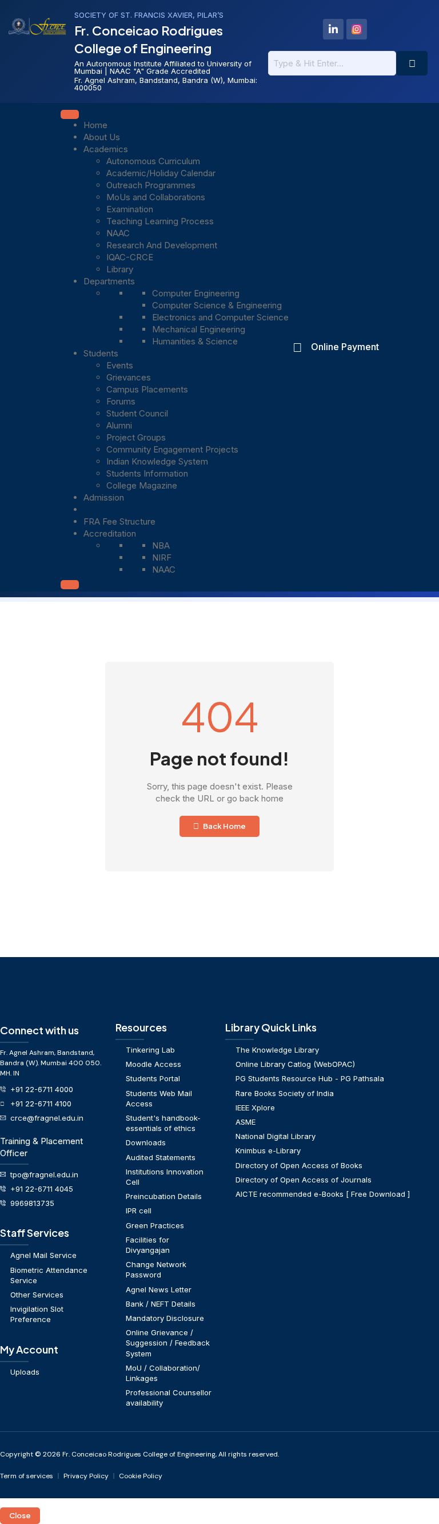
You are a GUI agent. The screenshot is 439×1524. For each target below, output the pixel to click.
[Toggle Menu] (70, 114)
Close (20, 1515)
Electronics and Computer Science (220, 317)
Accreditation (109, 533)
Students (100, 353)
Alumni (119, 425)
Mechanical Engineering (198, 329)
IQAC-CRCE (129, 257)
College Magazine (141, 485)
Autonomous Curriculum (153, 161)
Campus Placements (147, 389)
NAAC (118, 233)
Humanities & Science (195, 341)
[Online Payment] (298, 347)
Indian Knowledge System (157, 461)
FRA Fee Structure (119, 521)
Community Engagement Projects (172, 449)
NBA (161, 545)
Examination (129, 209)
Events (119, 365)
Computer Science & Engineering (217, 305)
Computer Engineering (196, 293)
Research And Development (161, 245)
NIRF (161, 557)
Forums (120, 401)
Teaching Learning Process (160, 221)
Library (119, 269)
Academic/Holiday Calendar (160, 173)
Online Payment (345, 346)
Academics (105, 149)
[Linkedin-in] (333, 29)
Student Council (137, 413)
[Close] (70, 584)
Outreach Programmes (150, 185)
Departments (109, 281)
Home (95, 125)
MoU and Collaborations (155, 197)
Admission (103, 497)
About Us (101, 137)
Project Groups (136, 437)
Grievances (128, 377)
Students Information (147, 473)
